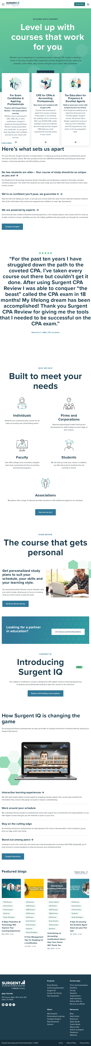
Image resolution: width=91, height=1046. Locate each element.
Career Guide (75, 1024)
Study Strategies (9, 917)
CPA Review (7, 902)
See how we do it (45, 512)
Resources (74, 1019)
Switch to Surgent (77, 1030)
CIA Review (30, 902)
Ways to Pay (74, 1027)
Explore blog (80, 872)
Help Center (74, 1016)
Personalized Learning (55, 1016)
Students (6, 913)
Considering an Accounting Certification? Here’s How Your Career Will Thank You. (56, 939)
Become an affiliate (77, 1004)
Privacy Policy (84, 1043)
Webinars (73, 1035)
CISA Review (30, 906)
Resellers (73, 988)
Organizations (75, 996)
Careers (50, 1024)
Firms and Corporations (79, 985)
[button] (3, 4)
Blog (71, 1014)
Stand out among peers (16, 839)
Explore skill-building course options (45, 693)
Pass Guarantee (53, 996)
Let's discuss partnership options (68, 632)
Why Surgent (52, 1014)
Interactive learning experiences (22, 792)
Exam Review (7, 906)
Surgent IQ (51, 990)
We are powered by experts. (19, 210)
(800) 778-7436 (7, 994)
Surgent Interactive (13, 856)
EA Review (29, 917)
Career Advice (54, 902)
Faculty (73, 990)
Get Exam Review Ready (15, 604)
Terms (61, 1043)
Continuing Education (55, 988)
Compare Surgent (12, 227)
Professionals (8, 910)
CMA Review (30, 910)
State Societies (75, 998)
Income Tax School (54, 993)
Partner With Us (76, 1001)
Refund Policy (71, 1043)
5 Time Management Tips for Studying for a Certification (34, 940)
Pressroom (74, 1032)
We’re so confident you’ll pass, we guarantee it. (31, 194)
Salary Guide (75, 1022)
